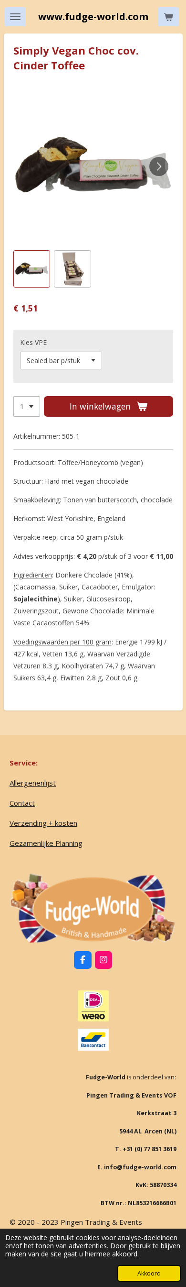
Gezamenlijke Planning (46, 843)
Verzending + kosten (43, 823)
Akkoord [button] (149, 1273)
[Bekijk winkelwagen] (168, 16)
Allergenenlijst (33, 783)
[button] (32, 269)
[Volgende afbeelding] (158, 166)
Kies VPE (33, 342)
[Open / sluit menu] (15, 16)
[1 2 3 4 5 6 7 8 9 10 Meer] (26, 406)
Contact (22, 803)
